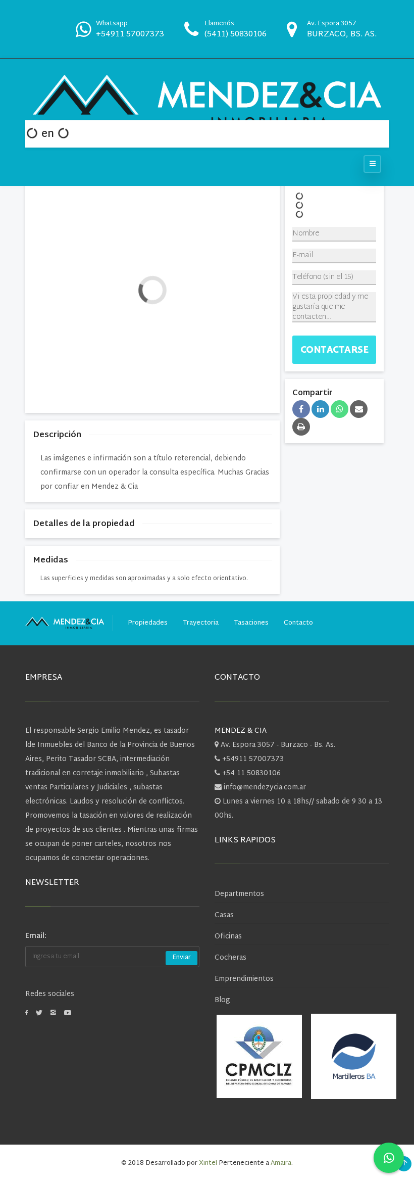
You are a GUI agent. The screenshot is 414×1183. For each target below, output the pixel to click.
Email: (35, 936)
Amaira (281, 1163)
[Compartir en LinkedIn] (320, 409)
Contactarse (334, 350)
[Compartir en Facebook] (301, 409)
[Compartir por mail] (359, 409)
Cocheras (230, 958)
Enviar (181, 958)
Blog (222, 1000)
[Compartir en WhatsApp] (339, 409)
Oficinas (228, 936)
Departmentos (239, 894)
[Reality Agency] (207, 101)
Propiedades (148, 623)
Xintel (208, 1163)
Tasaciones (251, 623)
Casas (224, 915)
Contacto (298, 623)
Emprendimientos (244, 979)
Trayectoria (201, 623)
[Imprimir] (301, 427)
